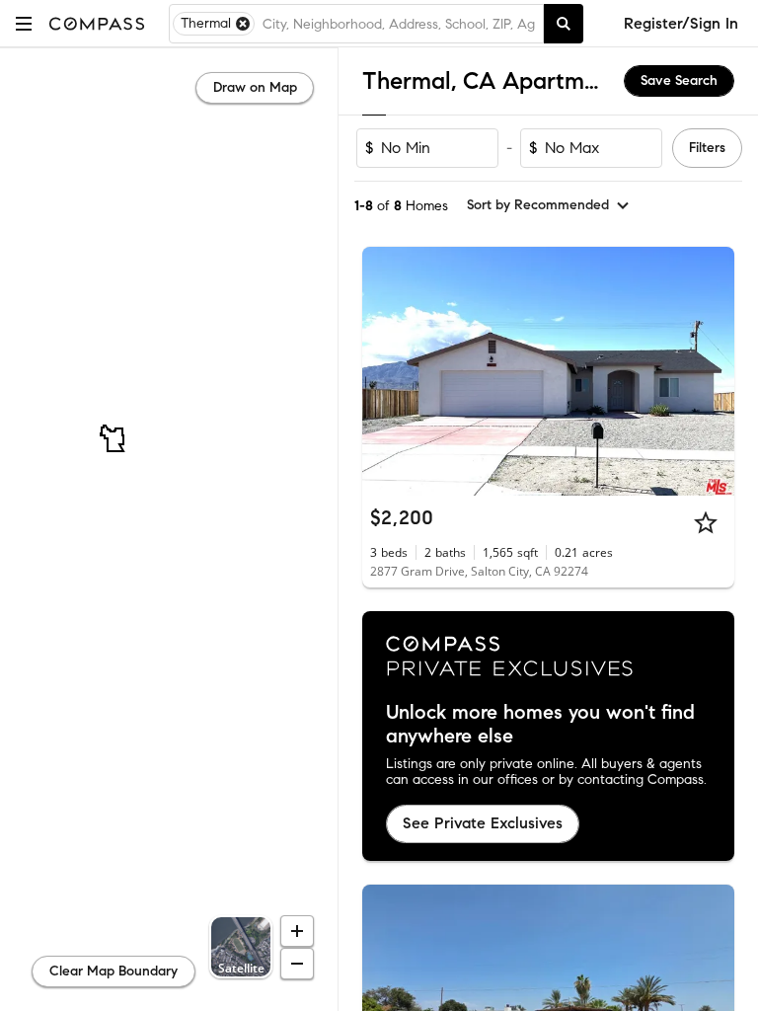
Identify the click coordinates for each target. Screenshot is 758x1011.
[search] (563, 23)
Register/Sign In (681, 23)
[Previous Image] (386, 371)
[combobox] (399, 23)
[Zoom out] (297, 963)
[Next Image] (711, 371)
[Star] (705, 522)
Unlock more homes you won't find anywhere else (540, 724)
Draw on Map (255, 87)
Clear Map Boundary (113, 971)
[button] (23, 23)
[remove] (243, 24)
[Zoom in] (297, 931)
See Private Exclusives (483, 823)
